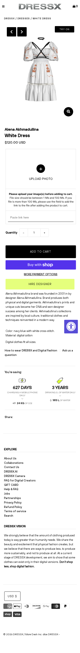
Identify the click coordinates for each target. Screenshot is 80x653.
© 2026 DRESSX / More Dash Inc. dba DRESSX (30, 634)
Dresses (23, 18)
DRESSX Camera (14, 476)
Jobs (7, 493)
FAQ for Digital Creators (20, 480)
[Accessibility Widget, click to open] (71, 326)
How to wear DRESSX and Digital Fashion (31, 350)
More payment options (40, 274)
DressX (9, 18)
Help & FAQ (11, 489)
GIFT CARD (11, 485)
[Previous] (11, 31)
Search (8, 515)
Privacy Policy (13, 502)
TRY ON (65, 29)
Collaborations (13, 462)
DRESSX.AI (10, 471)
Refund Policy (13, 507)
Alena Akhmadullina (22, 129)
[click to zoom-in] (68, 111)
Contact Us (11, 467)
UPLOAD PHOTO (40, 186)
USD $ (12, 596)
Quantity (11, 232)
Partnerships (12, 498)
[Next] (22, 31)
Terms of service (15, 511)
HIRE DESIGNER (40, 284)
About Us (10, 458)
